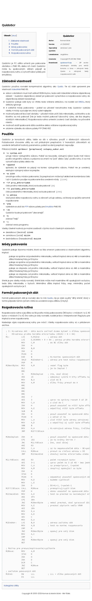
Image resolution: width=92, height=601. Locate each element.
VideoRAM (16, 89)
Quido (60, 86)
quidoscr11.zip (66, 63)
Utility (16, 585)
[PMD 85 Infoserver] (31, 5)
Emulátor (49, 206)
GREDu (81, 101)
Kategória (8, 585)
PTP (26, 206)
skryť (14, 35)
